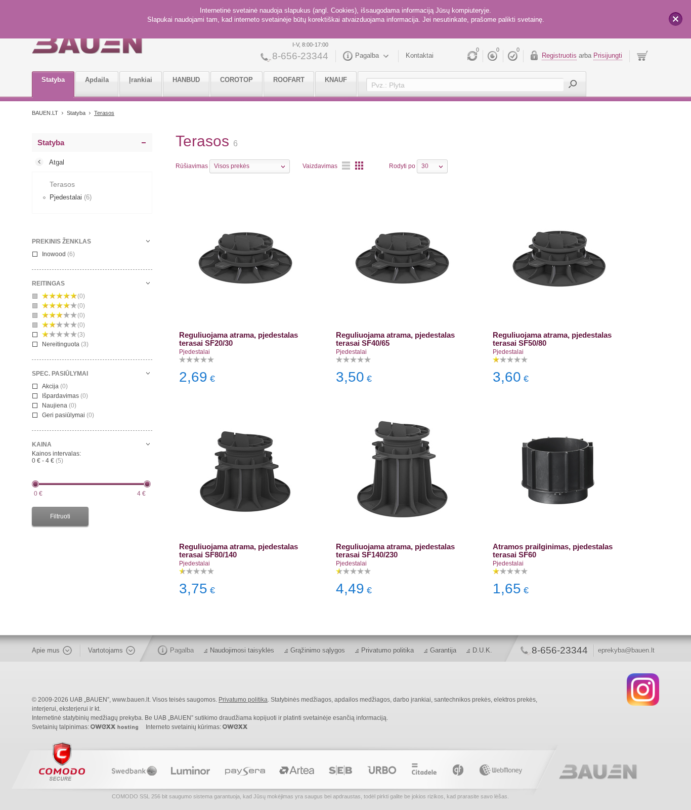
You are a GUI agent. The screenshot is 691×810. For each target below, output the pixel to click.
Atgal (56, 162)
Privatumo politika (387, 650)
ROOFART (289, 80)
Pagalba (367, 55)
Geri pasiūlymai (68, 415)
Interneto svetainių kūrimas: (184, 727)
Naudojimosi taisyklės (242, 650)
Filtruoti (60, 516)
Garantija (443, 650)
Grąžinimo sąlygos (317, 650)
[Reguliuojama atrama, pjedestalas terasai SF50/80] (559, 258)
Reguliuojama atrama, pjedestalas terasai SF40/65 (395, 339)
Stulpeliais (359, 165)
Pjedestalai (194, 351)
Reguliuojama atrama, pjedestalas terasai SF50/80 (552, 339)
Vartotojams (105, 650)
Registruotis (559, 55)
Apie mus (46, 650)
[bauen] (87, 44)
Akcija (55, 386)
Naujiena (59, 405)
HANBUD (186, 80)
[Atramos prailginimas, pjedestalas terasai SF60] (559, 469)
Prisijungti (607, 55)
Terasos (104, 113)
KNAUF (336, 80)
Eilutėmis (346, 165)
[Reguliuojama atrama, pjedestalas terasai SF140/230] (402, 469)
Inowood (58, 254)
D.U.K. (482, 650)
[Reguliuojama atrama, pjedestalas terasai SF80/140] (245, 469)
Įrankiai (140, 80)
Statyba (53, 80)
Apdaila (97, 80)
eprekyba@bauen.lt (626, 650)
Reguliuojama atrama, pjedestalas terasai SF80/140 (238, 550)
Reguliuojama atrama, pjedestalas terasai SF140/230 (395, 550)
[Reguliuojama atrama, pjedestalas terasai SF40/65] (402, 258)
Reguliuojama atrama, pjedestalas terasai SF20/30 (238, 339)
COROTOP (236, 80)
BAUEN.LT (45, 113)
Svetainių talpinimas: (61, 727)
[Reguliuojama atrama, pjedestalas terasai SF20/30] (245, 258)
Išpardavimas (65, 395)
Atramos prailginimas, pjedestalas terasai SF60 (553, 550)
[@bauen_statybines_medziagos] (643, 689)
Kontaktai (420, 55)
